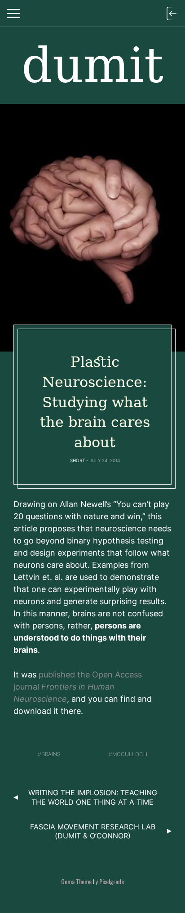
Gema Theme (76, 881)
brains (50, 754)
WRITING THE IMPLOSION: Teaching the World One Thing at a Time (92, 797)
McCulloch (129, 754)
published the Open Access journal (77, 687)
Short (77, 460)
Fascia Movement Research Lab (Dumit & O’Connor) (92, 831)
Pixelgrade (111, 881)
